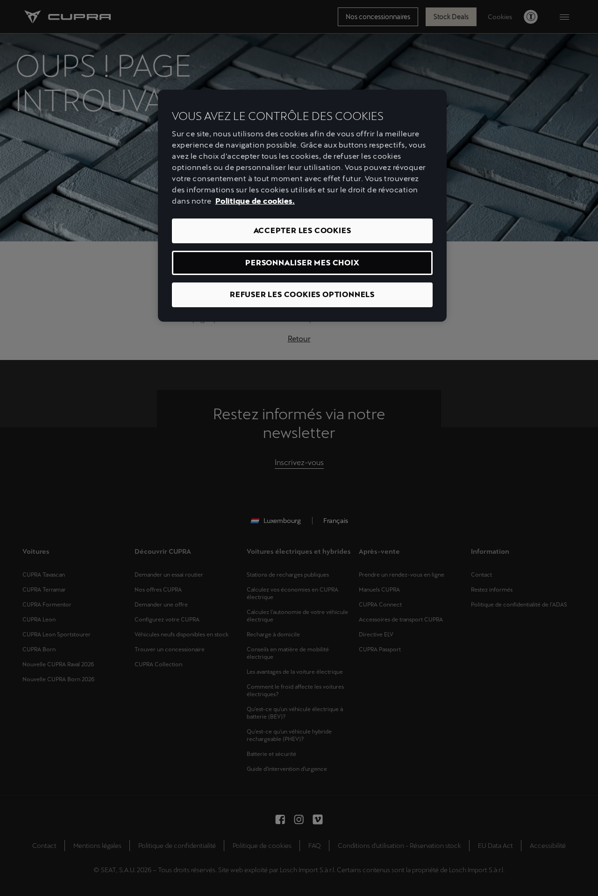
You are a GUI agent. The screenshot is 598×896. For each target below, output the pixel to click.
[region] (302, 206)
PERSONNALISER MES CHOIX (302, 262)
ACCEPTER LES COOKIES (302, 230)
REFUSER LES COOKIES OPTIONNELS (302, 294)
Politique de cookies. (255, 201)
